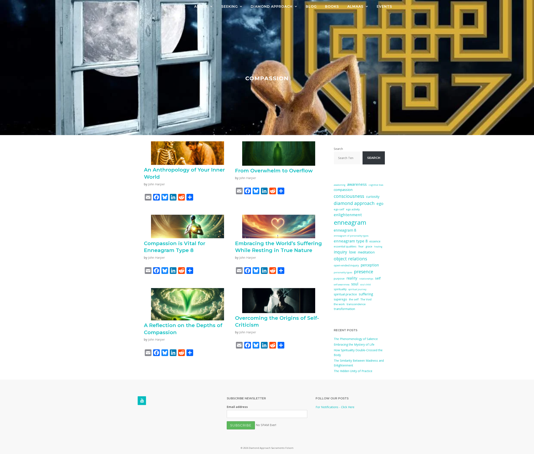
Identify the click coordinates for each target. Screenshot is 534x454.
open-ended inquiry (346, 265)
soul (354, 284)
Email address (237, 407)
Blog (311, 7)
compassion (343, 189)
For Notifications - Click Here (335, 407)
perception (370, 265)
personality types (343, 272)
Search (338, 149)
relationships (366, 278)
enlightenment (348, 214)
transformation (344, 309)
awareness (357, 184)
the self (354, 299)
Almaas (355, 7)
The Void (366, 299)
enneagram (350, 222)
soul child (365, 284)
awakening (339, 184)
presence (363, 271)
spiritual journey (357, 289)
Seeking (229, 7)
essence (374, 241)
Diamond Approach (272, 7)
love (352, 252)
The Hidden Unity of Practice (353, 371)
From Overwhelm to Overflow (274, 171)
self (378, 278)
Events (384, 7)
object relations (350, 259)
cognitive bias (376, 184)
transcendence (356, 304)
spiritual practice (345, 294)
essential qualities (345, 246)
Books (332, 7)
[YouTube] (142, 400)
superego (340, 299)
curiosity (372, 196)
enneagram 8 (345, 230)
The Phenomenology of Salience (356, 339)
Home (180, 7)
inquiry (340, 252)
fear (361, 246)
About (201, 7)
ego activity (353, 209)
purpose (339, 278)
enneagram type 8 (351, 240)
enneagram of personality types (351, 235)
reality (351, 278)
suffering (366, 294)
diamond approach (354, 203)
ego (380, 203)
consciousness (349, 196)
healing (378, 246)
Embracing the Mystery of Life (354, 344)
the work (339, 304)
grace (368, 246)
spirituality (340, 289)
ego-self (339, 209)
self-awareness (341, 284)
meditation (366, 252)
